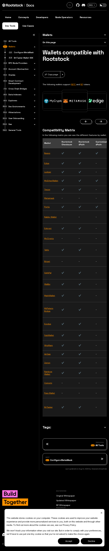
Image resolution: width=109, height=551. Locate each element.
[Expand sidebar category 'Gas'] (34, 124)
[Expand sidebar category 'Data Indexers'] (34, 95)
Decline (91, 541)
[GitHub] (77, 5)
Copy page (53, 74)
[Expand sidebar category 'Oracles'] (34, 75)
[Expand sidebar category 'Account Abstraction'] (34, 69)
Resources (85, 17)
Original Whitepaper (65, 495)
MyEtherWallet (51, 180)
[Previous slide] (86, 121)
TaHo (46, 250)
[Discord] (83, 5)
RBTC (73, 84)
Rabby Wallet (50, 217)
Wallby (47, 284)
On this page (49, 42)
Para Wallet (49, 393)
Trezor (47, 189)
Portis (47, 207)
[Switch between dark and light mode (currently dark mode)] (103, 5)
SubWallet (49, 335)
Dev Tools (10, 25)
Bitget (47, 261)
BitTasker (48, 407)
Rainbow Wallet (48, 373)
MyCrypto (49, 238)
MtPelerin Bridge (48, 309)
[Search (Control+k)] (70, 5)
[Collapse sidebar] (34, 35)
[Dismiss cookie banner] (101, 513)
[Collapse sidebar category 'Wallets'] (34, 47)
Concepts (23, 17)
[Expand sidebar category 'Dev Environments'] (34, 106)
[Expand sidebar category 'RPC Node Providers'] (34, 63)
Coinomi (48, 383)
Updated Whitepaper (66, 500)
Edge (46, 163)
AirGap (47, 354)
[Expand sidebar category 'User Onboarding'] (34, 118)
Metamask (49, 198)
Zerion (47, 362)
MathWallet (49, 295)
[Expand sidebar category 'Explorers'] (34, 101)
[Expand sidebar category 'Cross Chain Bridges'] (34, 89)
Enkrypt (48, 228)
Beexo (47, 153)
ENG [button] (91, 5)
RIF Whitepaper (63, 505)
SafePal (47, 273)
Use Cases (28, 25)
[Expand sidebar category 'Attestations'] (34, 112)
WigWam (48, 345)
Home (8, 17)
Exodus (47, 324)
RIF (81, 84)
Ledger (47, 172)
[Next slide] (101, 121)
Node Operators (64, 17)
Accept (68, 541)
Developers (42, 17)
